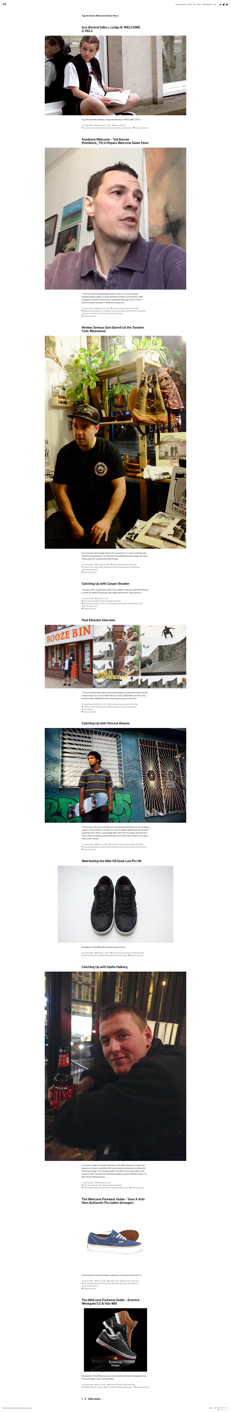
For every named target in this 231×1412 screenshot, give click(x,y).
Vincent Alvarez (124, 847)
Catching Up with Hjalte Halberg (105, 967)
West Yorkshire (87, 709)
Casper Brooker (99, 603)
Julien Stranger (116, 1283)
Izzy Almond (87, 128)
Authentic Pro (106, 1283)
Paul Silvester (101, 707)
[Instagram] (220, 4)
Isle (93, 601)
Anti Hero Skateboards (91, 1283)
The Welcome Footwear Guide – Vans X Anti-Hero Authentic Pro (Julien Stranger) (113, 1201)
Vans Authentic (132, 1283)
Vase (140, 603)
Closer (190, 4)
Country (86, 567)
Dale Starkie (87, 311)
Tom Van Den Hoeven (98, 313)
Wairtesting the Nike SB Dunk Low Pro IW (112, 861)
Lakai (121, 844)
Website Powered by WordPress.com (19, 1408)
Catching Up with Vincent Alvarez (106, 723)
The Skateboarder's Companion (104, 128)
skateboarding (131, 311)
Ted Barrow (141, 311)
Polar (100, 1185)
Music (114, 564)
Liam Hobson (121, 311)
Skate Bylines (207, 4)
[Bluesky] (223, 4)
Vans (199, 4)
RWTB (100, 567)
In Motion (86, 707)
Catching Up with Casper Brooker (105, 584)
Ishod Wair (100, 955)
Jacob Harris (122, 603)
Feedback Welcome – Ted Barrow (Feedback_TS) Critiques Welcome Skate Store (115, 141)
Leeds (113, 311)
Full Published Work (220, 1408)
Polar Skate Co (106, 1187)
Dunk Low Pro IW (89, 955)
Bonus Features (119, 125)
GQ (195, 4)
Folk (91, 567)
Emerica (112, 1384)
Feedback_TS (98, 311)
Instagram (107, 311)
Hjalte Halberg (88, 1187)
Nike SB (98, 601)
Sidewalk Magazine (113, 707)
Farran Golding (88, 125)
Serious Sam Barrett (111, 567)
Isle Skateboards (111, 603)
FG (4, 4)
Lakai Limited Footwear (109, 847)
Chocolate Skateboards (91, 847)
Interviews (87, 601)
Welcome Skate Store (124, 128)
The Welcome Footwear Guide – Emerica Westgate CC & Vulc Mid (110, 1301)
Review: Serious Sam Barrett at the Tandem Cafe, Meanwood (113, 329)
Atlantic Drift (88, 603)
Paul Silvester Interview (98, 620)
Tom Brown (86, 313)
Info (214, 4)
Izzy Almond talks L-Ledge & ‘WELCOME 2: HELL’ (111, 29)
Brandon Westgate (90, 1387)
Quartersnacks (181, 4)
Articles (115, 308)
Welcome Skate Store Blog (129, 308)
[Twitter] (226, 4)
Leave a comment (141, 128)
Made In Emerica (110, 1387)
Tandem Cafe (135, 567)
